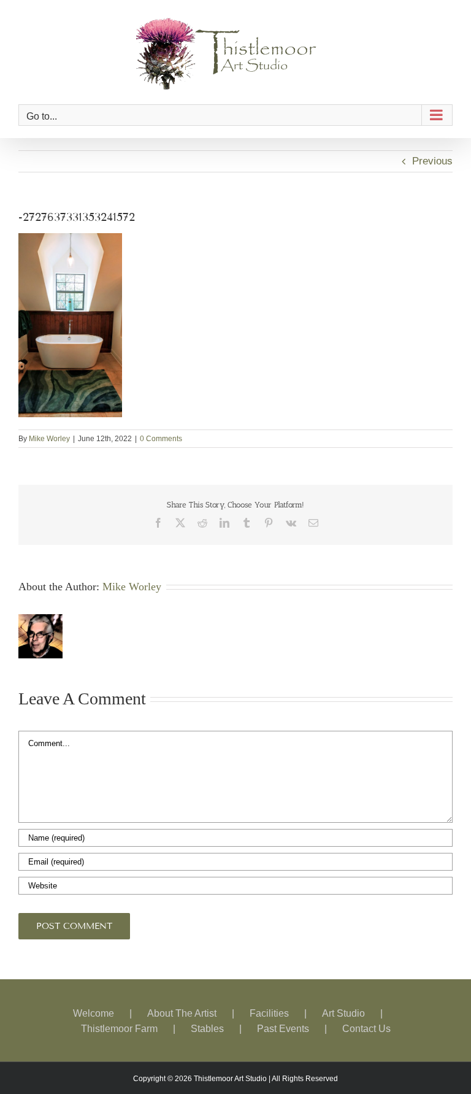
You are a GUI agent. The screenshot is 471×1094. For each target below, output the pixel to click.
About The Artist (181, 1013)
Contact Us (366, 1028)
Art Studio (343, 1013)
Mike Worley (49, 438)
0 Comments (161, 438)
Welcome (93, 1013)
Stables (207, 1028)
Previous (432, 161)
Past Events (283, 1028)
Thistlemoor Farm (119, 1028)
